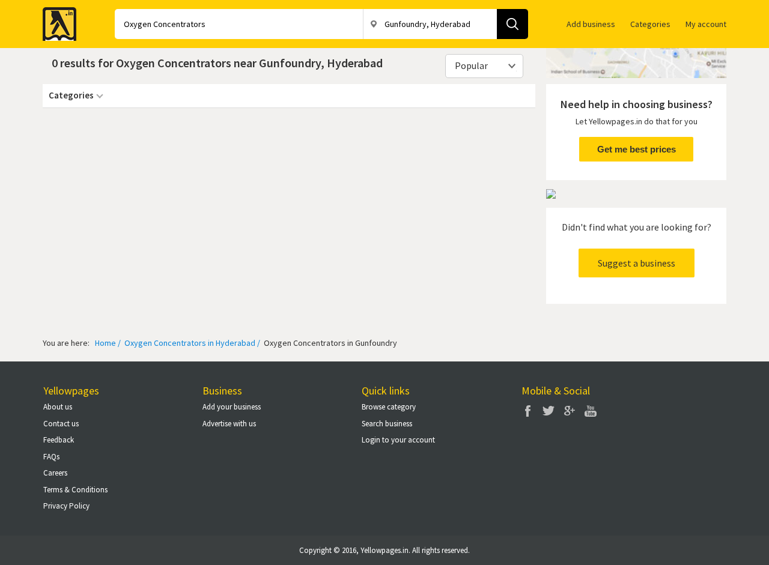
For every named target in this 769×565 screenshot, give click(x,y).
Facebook (527, 411)
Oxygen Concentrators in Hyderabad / (191, 342)
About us (57, 407)
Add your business (231, 407)
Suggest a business (636, 263)
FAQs (51, 457)
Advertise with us (229, 423)
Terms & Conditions (75, 490)
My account (705, 24)
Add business (591, 24)
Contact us (61, 423)
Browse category (389, 407)
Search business (387, 423)
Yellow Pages (56, 20)
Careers (55, 473)
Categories (650, 24)
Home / (108, 342)
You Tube (591, 411)
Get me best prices (636, 149)
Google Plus (570, 411)
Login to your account (398, 440)
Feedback (58, 440)
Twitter (549, 411)
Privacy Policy (66, 506)
